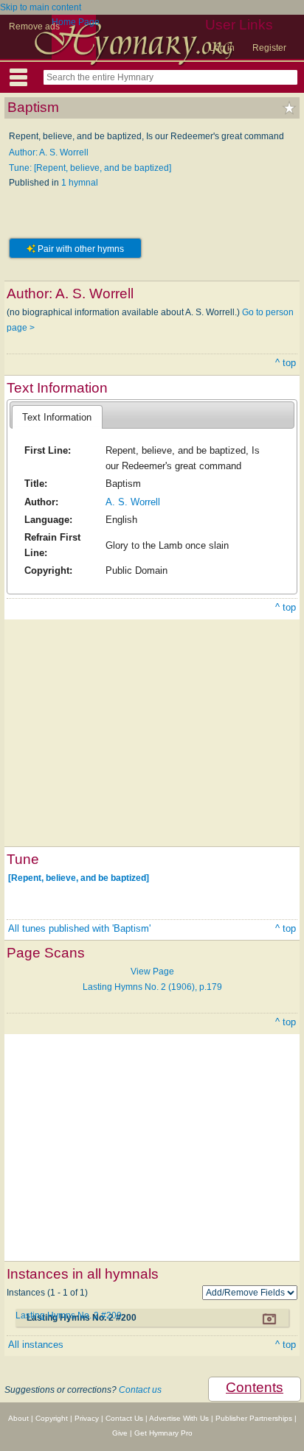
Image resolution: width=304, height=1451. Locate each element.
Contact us (140, 1390)
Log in (222, 48)
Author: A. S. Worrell (49, 152)
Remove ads (34, 26)
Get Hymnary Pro (163, 1433)
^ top (285, 362)
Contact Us (124, 1418)
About (18, 1418)
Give (120, 1433)
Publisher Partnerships (253, 1418)
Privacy (87, 1418)
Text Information (56, 417)
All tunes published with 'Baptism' (79, 928)
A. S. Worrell (133, 501)
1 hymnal (79, 183)
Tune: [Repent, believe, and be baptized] (90, 168)
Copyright (51, 1418)
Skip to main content (40, 7)
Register (269, 48)
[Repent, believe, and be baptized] (78, 878)
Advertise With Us (179, 1418)
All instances (35, 1344)
